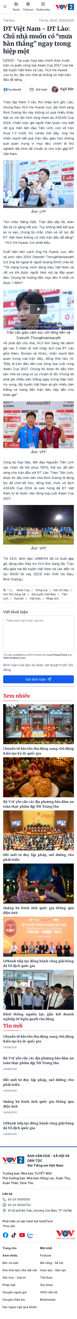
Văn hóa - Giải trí (14, 1277)
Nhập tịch (52, 598)
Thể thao (9, 20)
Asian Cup (23, 590)
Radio (16, 9)
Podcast (28, 9)
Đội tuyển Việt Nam (44, 594)
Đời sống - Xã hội (51, 1262)
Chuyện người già (14, 1292)
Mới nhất (46, 1248)
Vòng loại (41, 590)
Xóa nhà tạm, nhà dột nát (19, 1270)
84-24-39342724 (19, 1205)
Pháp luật (8, 1285)
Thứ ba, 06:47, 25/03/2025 (56, 20)
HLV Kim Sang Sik (14, 594)
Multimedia (43, 9)
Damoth (19, 598)
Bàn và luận (10, 1262)
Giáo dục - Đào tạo (53, 1270)
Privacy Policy (60, 655)
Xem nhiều (9, 1255)
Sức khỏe (46, 1285)
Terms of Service (11, 658)
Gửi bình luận (36, 679)
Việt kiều (35, 598)
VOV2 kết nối (48, 1292)
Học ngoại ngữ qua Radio (19, 1307)
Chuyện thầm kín (13, 1299)
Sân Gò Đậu (61, 590)
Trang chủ (9, 1248)
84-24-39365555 (19, 1199)
